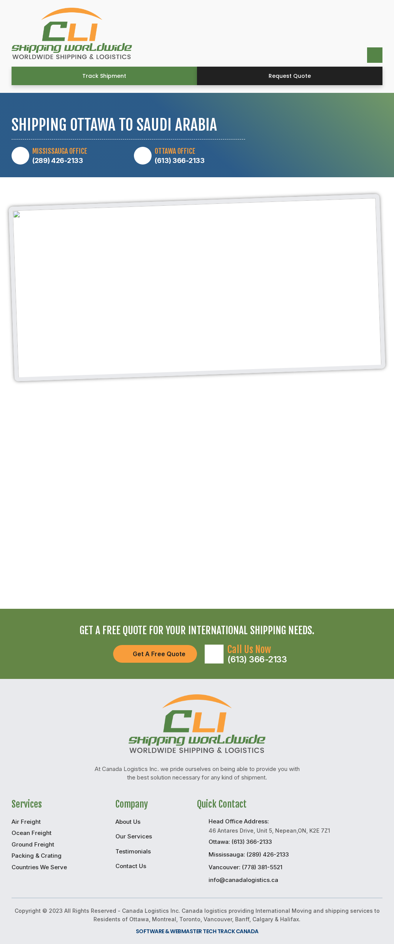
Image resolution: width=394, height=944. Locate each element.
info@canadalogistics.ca (243, 880)
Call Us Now (249, 649)
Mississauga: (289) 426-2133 (249, 854)
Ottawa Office (175, 151)
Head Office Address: (239, 821)
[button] (104, 76)
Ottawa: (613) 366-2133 (240, 841)
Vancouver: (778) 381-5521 (245, 867)
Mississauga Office (59, 151)
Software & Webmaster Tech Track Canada (197, 931)
